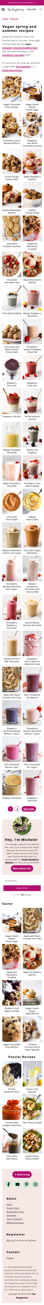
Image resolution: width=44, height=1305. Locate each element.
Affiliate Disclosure (15, 1223)
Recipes (14, 18)
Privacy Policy (13, 1208)
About (9, 1204)
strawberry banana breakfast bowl (19, 48)
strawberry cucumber (13, 55)
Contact (10, 1258)
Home (5, 18)
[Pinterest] (26, 1184)
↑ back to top (22, 1174)
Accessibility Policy (15, 1212)
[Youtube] (17, 1184)
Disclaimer (11, 1215)
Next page (29, 809)
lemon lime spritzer (12, 70)
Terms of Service (14, 1219)
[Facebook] (8, 1184)
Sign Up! (10, 1240)
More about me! (22, 868)
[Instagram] (35, 1184)
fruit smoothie (23, 66)
